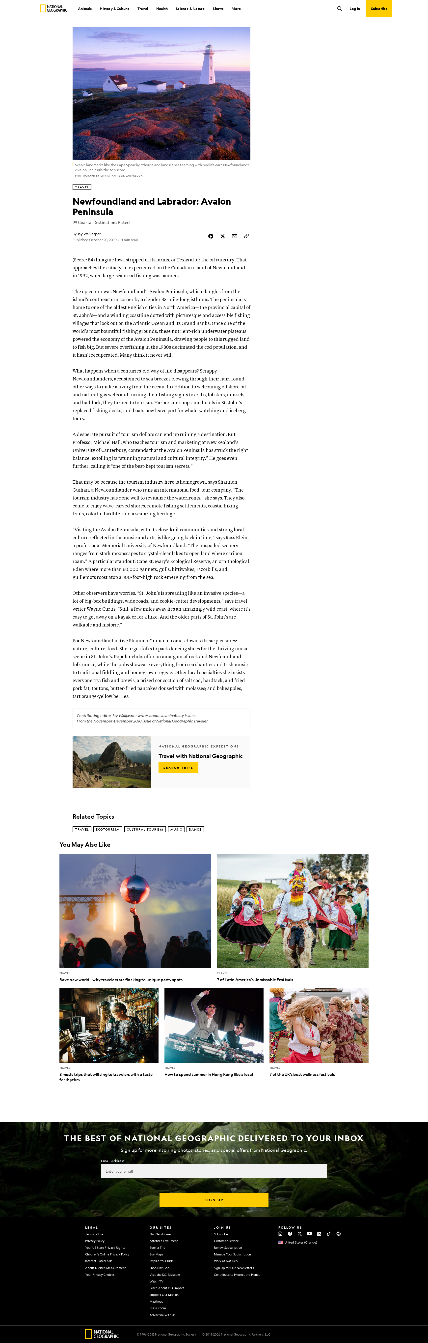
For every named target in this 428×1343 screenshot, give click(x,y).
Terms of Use (94, 1234)
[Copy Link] (246, 236)
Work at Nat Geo (226, 1261)
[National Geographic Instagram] (280, 1234)
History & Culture (114, 8)
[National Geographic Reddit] (338, 1234)
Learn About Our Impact (167, 1288)
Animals (85, 8)
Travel (142, 8)
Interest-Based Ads (98, 1261)
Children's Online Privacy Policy (107, 1254)
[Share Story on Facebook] (211, 236)
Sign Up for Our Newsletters (234, 1268)
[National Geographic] (53, 8)
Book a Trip (157, 1247)
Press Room (158, 1308)
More (236, 8)
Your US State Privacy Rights (105, 1247)
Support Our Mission (164, 1295)
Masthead (156, 1301)
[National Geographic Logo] (102, 1337)
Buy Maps (156, 1254)
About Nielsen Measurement (105, 1268)
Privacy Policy (95, 1241)
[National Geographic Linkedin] (319, 1234)
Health (162, 8)
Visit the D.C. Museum (165, 1275)
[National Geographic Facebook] (290, 1234)
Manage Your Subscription (232, 1254)
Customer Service (226, 1241)
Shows (218, 8)
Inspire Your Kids (161, 1261)
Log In (355, 8)
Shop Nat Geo (159, 1268)
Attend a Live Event (164, 1241)
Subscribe (221, 1234)
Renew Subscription (228, 1247)
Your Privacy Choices (99, 1275)
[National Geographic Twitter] (299, 1234)
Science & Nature (190, 8)
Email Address (112, 1160)
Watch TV (156, 1281)
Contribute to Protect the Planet (237, 1275)
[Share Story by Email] (235, 236)
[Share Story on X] (223, 236)
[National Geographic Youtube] (309, 1234)
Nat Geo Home (160, 1234)
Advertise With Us (162, 1315)
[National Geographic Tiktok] (329, 1234)
